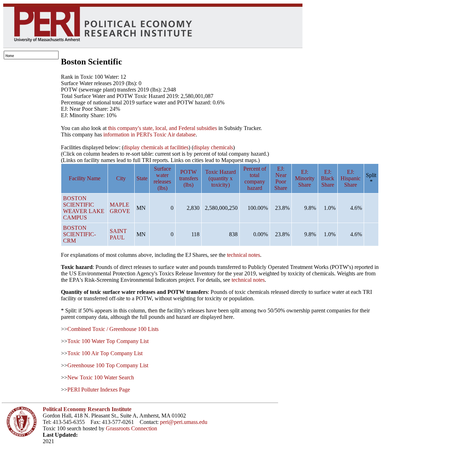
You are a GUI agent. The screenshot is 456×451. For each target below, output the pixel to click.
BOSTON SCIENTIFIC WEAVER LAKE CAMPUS (83, 208)
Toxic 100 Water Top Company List (108, 341)
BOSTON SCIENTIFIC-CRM (79, 234)
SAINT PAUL (118, 234)
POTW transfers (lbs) (188, 178)
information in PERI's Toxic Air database (149, 134)
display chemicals (213, 147)
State (141, 178)
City (121, 178)
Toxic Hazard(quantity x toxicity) (220, 178)
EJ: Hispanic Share (351, 178)
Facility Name (84, 178)
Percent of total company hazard (254, 178)
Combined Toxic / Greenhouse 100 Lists (113, 329)
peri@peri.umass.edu (183, 422)
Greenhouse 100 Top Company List (107, 365)
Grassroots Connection (131, 428)
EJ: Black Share (327, 178)
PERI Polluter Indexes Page (98, 390)
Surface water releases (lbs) (162, 178)
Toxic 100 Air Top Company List (104, 353)
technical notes (243, 255)
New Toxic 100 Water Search (100, 377)
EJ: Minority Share (305, 178)
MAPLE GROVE (120, 208)
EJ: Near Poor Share (280, 178)
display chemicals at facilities (156, 147)
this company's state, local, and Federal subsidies (162, 128)
